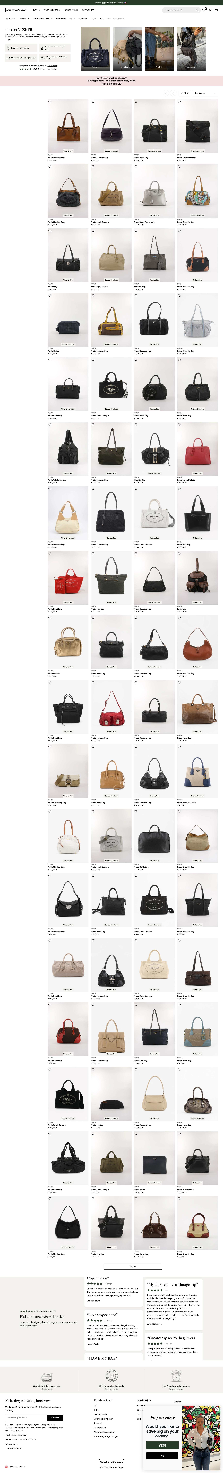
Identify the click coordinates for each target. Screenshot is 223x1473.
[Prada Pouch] (154, 1158)
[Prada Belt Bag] (111, 1094)
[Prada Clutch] (68, 320)
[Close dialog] (217, 1409)
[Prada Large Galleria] (197, 449)
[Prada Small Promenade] (154, 191)
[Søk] (197, 10)
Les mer (8, 40)
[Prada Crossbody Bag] (197, 126)
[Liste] (173, 93)
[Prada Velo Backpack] (68, 449)
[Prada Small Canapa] (111, 191)
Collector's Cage (115, 1467)
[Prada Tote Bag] (197, 513)
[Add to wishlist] (49, 102)
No (162, 1455)
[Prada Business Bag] (197, 1158)
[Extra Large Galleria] (111, 255)
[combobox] (181, 10)
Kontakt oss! (52, 66)
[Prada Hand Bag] (154, 126)
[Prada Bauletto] (68, 642)
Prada (50, 155)
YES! (162, 1445)
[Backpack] (197, 578)
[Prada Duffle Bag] (154, 836)
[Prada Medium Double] (197, 771)
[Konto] (210, 10)
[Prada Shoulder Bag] (68, 126)
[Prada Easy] (68, 255)
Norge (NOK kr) (15, 1467)
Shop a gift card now (112, 83)
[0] (203, 10)
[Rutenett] (166, 93)
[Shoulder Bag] (154, 255)
